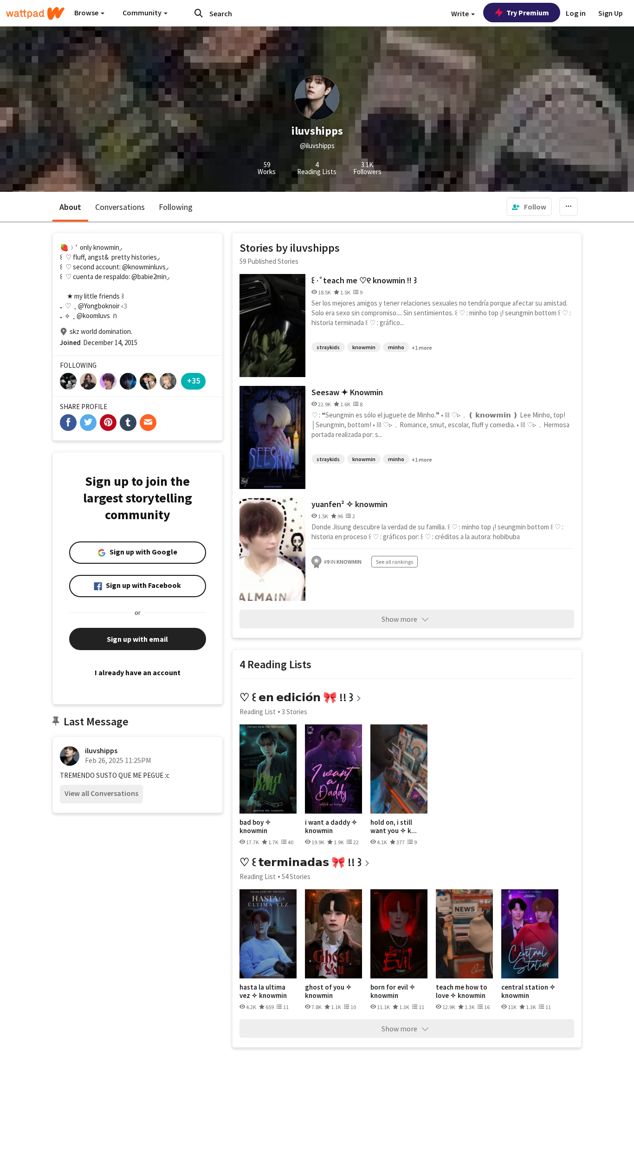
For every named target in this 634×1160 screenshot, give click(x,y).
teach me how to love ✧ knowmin (461, 991)
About (70, 207)
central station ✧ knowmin (528, 991)
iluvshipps (101, 750)
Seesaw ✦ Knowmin (347, 392)
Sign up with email (137, 639)
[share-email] (148, 422)
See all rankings (394, 561)
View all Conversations (101, 793)
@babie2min (149, 276)
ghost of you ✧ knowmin (328, 991)
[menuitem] (529, 206)
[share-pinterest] (108, 422)
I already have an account (138, 672)
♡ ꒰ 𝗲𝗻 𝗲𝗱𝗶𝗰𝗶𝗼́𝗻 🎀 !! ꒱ (296, 697)
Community (143, 12)
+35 (193, 380)
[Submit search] (198, 13)
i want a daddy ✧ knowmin (331, 826)
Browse (87, 12)
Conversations (120, 207)
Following (176, 207)
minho (396, 347)
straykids (328, 347)
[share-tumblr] (128, 422)
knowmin (363, 347)
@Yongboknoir (99, 305)
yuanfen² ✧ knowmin (349, 504)
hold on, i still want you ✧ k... (393, 826)
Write (460, 13)
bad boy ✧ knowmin (255, 826)
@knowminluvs (144, 266)
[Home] (35, 13)
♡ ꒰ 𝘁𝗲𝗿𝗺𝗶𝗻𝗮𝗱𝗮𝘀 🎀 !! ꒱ (300, 862)
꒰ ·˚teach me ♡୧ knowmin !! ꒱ (364, 280)
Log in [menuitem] (576, 13)
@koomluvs (93, 315)
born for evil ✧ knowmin (392, 991)
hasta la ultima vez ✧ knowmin (263, 991)
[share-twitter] (88, 422)
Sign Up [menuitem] (610, 13)
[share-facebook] (68, 422)
